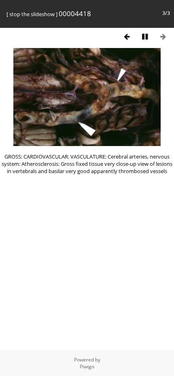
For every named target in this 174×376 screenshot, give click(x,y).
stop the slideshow (32, 14)
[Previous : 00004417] (126, 36)
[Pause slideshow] (144, 36)
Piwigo (87, 366)
